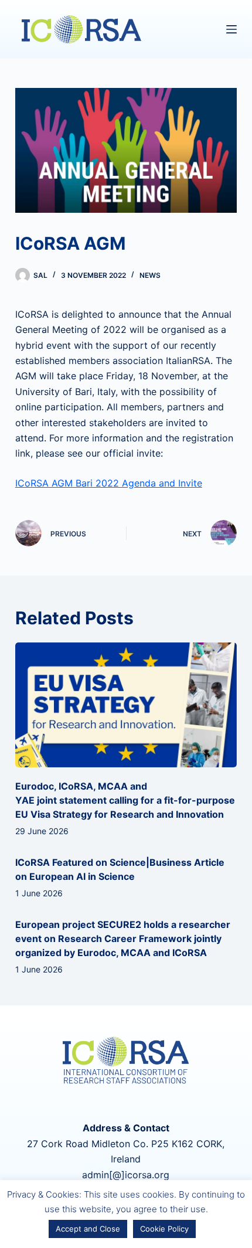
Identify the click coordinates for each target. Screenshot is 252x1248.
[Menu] (231, 29)
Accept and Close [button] (88, 1228)
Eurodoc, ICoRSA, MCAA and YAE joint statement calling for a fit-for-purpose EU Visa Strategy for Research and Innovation (125, 800)
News (150, 275)
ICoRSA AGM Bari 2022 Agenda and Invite (108, 483)
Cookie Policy (164, 1228)
